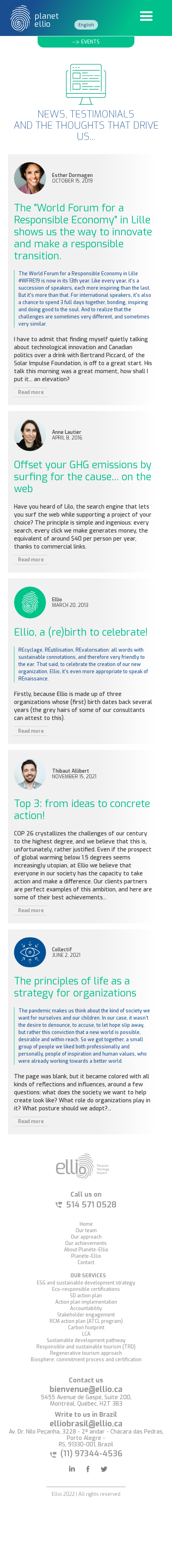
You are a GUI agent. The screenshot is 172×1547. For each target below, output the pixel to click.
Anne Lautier (66, 432)
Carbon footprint (86, 1327)
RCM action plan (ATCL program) (86, 1321)
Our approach (86, 1237)
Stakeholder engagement (86, 1315)
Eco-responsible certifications (86, 1289)
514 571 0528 (91, 1205)
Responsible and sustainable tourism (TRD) (86, 1347)
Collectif (62, 950)
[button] (146, 16)
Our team (86, 1230)
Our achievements (86, 1243)
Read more (31, 392)
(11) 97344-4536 (91, 1453)
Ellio (57, 600)
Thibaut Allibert (70, 771)
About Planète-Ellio (86, 1250)
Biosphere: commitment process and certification (86, 1359)
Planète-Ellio (86, 1256)
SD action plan (86, 1295)
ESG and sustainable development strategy (86, 1283)
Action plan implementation (86, 1302)
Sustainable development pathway (86, 1340)
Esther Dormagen (72, 176)
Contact (86, 1262)
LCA (86, 1334)
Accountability (86, 1308)
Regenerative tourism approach (86, 1353)
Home (86, 1224)
